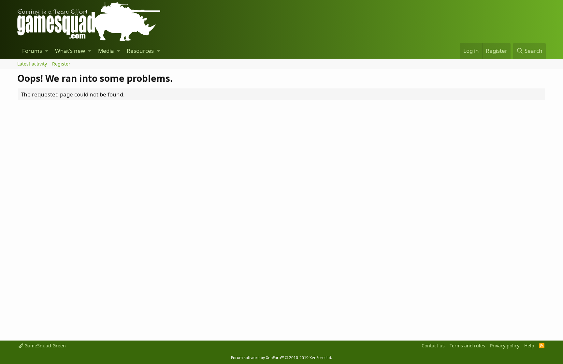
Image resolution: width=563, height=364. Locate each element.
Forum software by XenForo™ (281, 357)
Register (61, 64)
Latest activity (32, 64)
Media (106, 50)
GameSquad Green (44, 345)
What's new (70, 50)
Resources (140, 50)
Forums (32, 50)
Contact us (433, 345)
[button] (46, 51)
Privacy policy (504, 345)
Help (529, 345)
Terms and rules (467, 345)
